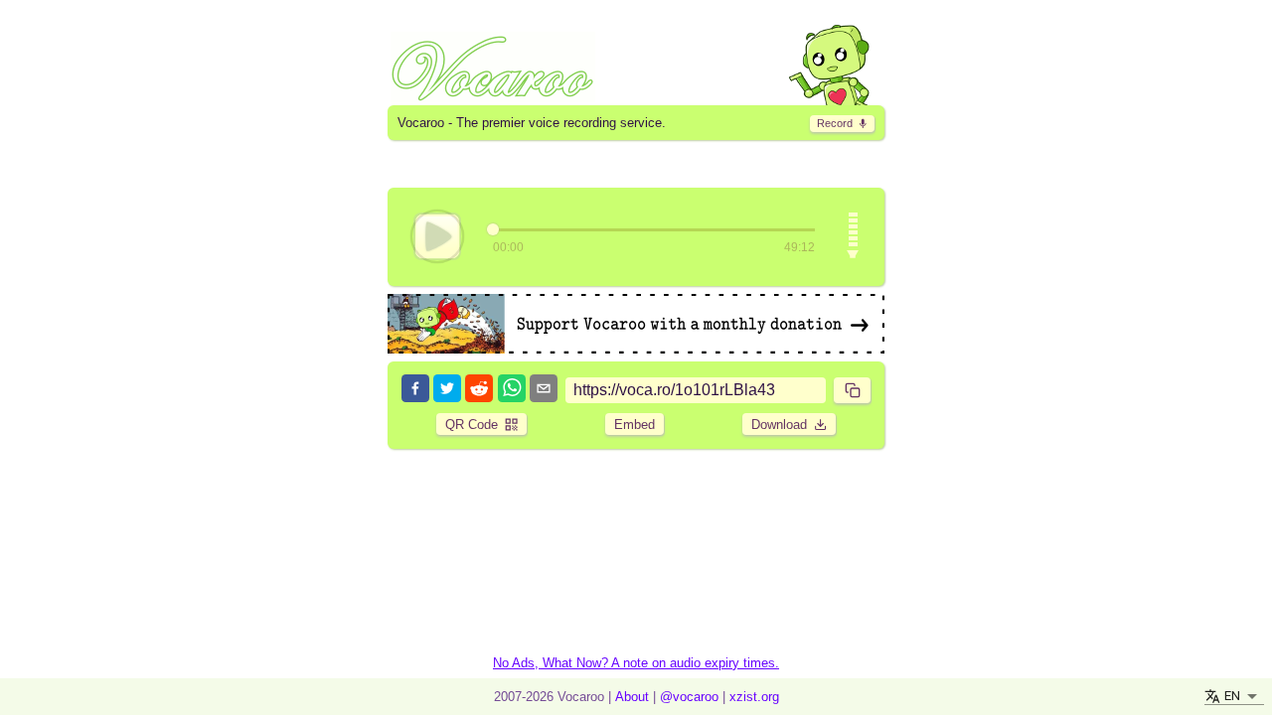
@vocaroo (689, 696)
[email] (543, 389)
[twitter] (447, 389)
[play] (437, 236)
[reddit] (479, 389)
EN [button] (1232, 695)
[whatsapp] (512, 389)
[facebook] (415, 389)
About (632, 696)
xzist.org (754, 696)
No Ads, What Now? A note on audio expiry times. (636, 662)
